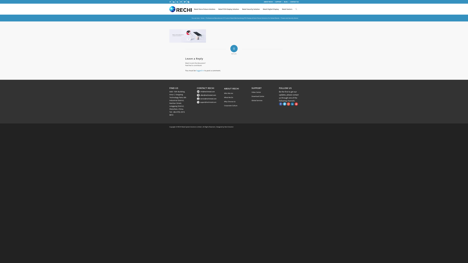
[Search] (296, 9)
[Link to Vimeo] (184, 2)
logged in (200, 70)
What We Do (228, 97)
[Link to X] (177, 2)
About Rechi (231, 88)
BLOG (286, 2)
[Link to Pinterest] (181, 2)
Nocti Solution (229, 127)
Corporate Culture (230, 105)
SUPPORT (278, 2)
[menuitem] (268, 1)
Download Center (258, 96)
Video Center (256, 92)
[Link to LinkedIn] (174, 2)
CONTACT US (294, 2)
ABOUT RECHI (268, 2)
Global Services (257, 100)
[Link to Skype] (188, 2)
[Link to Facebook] (170, 2)
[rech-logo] (181, 9)
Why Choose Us (229, 101)
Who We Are (228, 93)
